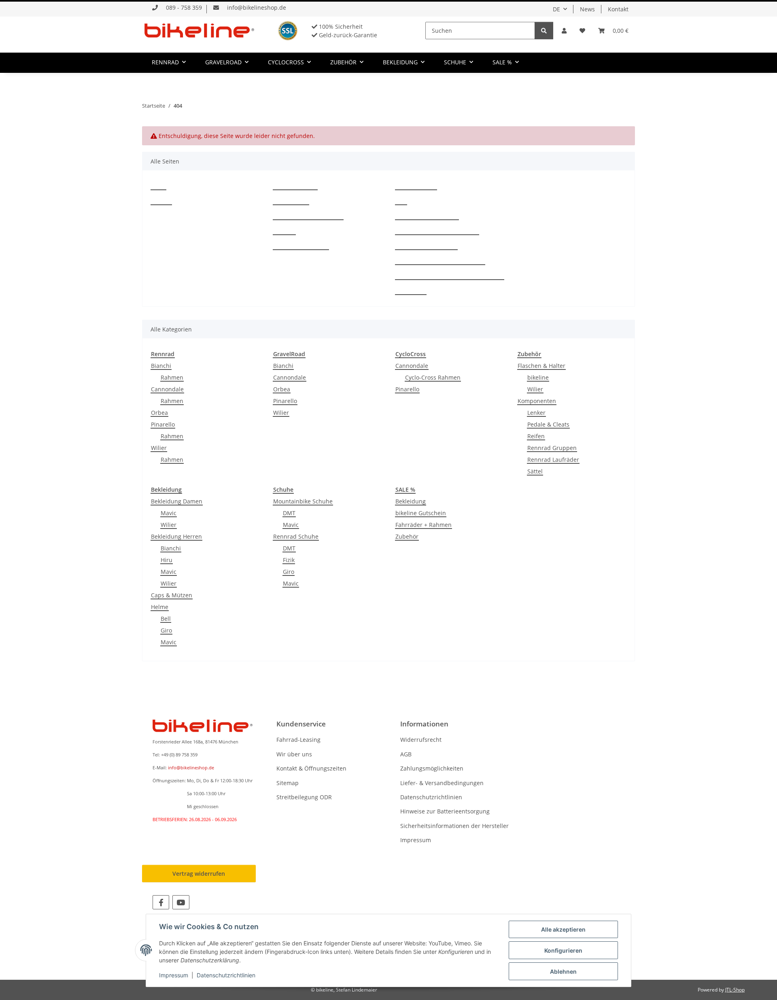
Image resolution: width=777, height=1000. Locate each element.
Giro (166, 630)
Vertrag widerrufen (198, 873)
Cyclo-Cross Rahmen (433, 377)
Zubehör (406, 536)
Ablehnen (563, 971)
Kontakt (618, 9)
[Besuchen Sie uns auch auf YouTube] (180, 902)
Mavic (168, 513)
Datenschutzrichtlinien (426, 246)
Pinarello (163, 424)
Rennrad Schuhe (295, 536)
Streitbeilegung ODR (301, 246)
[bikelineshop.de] (199, 30)
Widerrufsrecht (416, 186)
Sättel (535, 471)
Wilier (159, 448)
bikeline (538, 377)
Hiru (166, 560)
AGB (401, 201)
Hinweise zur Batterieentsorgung (440, 261)
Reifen (536, 436)
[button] (564, 31)
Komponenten (537, 401)
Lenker (536, 412)
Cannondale (167, 389)
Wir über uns (291, 201)
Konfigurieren (563, 950)
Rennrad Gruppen (552, 448)
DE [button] (556, 9)
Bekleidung (410, 501)
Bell (166, 618)
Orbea (159, 412)
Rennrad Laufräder (553, 459)
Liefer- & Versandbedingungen (437, 231)
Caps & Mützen (171, 595)
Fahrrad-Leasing (295, 186)
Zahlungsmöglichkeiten (427, 216)
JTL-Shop (735, 989)
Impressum (410, 291)
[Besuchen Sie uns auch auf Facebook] (161, 902)
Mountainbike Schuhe (303, 501)
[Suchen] (544, 30)
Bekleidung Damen (176, 501)
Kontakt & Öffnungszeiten (308, 216)
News (587, 9)
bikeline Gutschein (420, 513)
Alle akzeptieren (563, 929)
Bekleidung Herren (176, 536)
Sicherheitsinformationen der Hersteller (449, 276)
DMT (289, 513)
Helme (159, 607)
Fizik (289, 560)
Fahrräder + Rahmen (423, 525)
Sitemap (284, 231)
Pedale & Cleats (548, 424)
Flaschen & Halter (541, 365)
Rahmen (172, 377)
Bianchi (161, 365)
